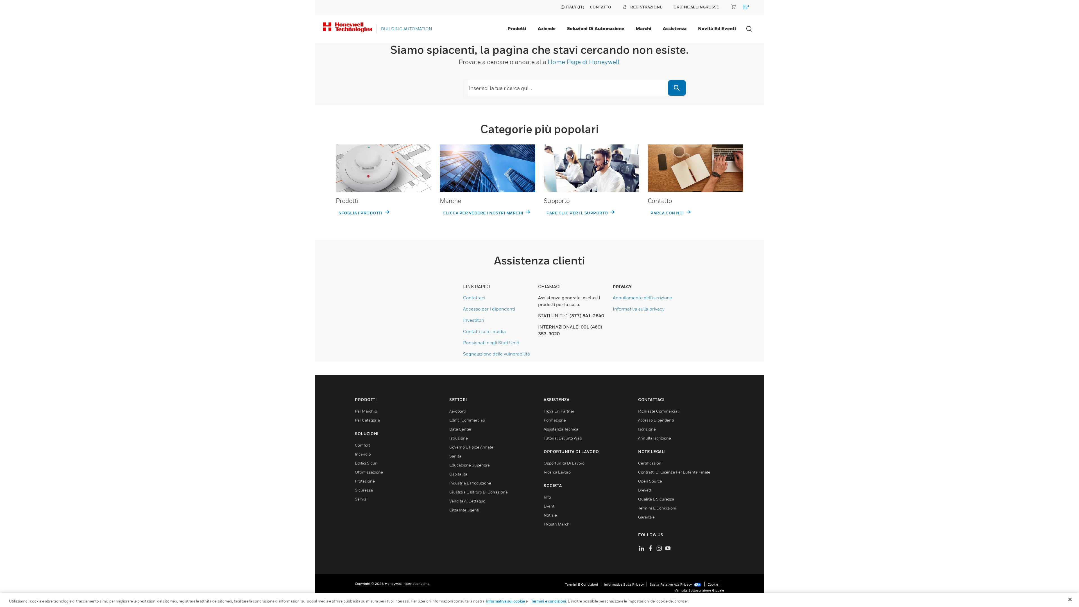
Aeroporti (457, 411)
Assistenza (674, 28)
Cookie (713, 584)
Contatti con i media (484, 331)
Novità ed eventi (717, 28)
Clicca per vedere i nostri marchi (483, 212)
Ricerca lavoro (557, 472)
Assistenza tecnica (561, 429)
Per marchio (366, 411)
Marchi (643, 28)
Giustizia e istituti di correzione (478, 492)
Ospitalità (458, 474)
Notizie (550, 515)
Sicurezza (364, 490)
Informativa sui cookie (505, 601)
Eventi (550, 506)
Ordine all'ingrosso (697, 6)
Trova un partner (559, 411)
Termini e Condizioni (657, 508)
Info (547, 497)
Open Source (650, 481)
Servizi (361, 499)
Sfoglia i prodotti (361, 212)
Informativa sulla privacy (639, 309)
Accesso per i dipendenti (489, 309)
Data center (460, 429)
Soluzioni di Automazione (595, 28)
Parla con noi (667, 212)
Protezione (365, 481)
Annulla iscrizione (654, 438)
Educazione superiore (469, 465)
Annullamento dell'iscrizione (642, 297)
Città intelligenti (464, 510)
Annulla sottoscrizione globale (699, 590)
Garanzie (646, 517)
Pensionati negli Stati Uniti (491, 342)
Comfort (362, 445)
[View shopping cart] (743, 8)
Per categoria (367, 420)
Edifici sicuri (366, 463)
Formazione (555, 420)
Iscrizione (647, 429)
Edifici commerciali (467, 420)
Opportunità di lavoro (564, 463)
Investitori (473, 320)
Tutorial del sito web (563, 438)
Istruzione (458, 438)
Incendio (363, 454)
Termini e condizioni (581, 584)
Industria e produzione (470, 483)
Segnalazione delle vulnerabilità (496, 354)
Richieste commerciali (659, 411)
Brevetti (645, 490)
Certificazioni (650, 463)
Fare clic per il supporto (578, 212)
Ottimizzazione (369, 472)
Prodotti (516, 28)
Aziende (547, 28)
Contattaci (474, 297)
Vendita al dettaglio (467, 501)
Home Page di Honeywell (583, 61)
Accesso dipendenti (656, 420)
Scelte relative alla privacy (671, 584)
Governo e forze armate (471, 447)
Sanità (455, 456)
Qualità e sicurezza (656, 499)
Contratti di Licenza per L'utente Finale (674, 472)
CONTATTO (600, 6)
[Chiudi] (1070, 599)
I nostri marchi (557, 524)
